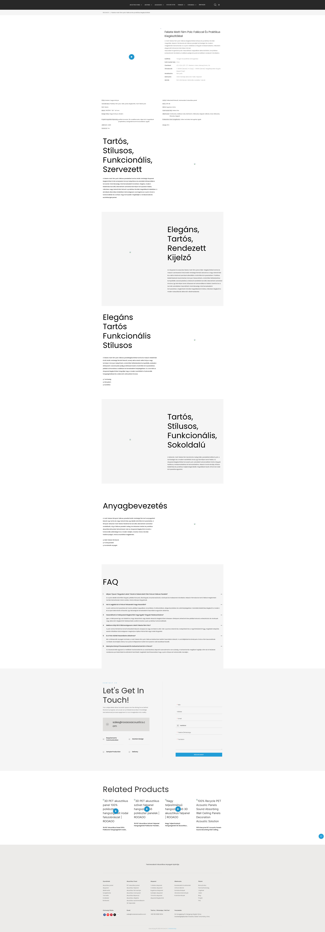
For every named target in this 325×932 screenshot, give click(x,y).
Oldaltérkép (172, 929)
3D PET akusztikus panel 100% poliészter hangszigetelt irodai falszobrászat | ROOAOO (114, 829)
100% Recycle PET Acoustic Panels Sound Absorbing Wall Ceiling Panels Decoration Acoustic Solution (208, 829)
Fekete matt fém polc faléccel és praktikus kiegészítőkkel (130, 13)
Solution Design (138, 739)
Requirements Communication (112, 739)
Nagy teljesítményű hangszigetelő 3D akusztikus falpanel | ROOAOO (176, 824)
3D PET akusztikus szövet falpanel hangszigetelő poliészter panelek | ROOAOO (146, 824)
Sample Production (113, 752)
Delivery (135, 752)
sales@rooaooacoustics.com (129, 724)
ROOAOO (106, 13)
